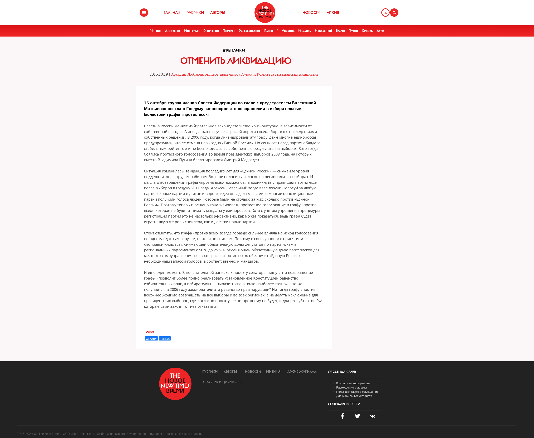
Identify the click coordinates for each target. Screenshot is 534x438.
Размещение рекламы (351, 387)
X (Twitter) (151, 338)
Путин (353, 30)
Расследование (250, 30)
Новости (311, 12)
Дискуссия (172, 30)
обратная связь (342, 372)
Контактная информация (353, 383)
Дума (380, 30)
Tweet (149, 331)
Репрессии (211, 30)
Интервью (192, 30)
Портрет (229, 30)
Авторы (217, 12)
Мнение (155, 30)
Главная (172, 12)
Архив (333, 12)
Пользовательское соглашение (357, 391)
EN (385, 13)
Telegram (165, 338)
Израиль (304, 30)
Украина (288, 30)
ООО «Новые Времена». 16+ (223, 382)
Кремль (367, 30)
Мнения (273, 372)
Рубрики (195, 12)
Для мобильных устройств (354, 396)
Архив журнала (301, 372)
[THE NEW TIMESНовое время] (264, 12)
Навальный (323, 30)
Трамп (340, 30)
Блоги (268, 30)
